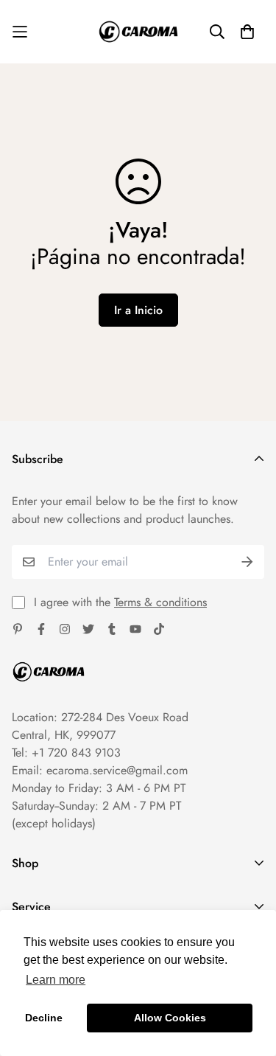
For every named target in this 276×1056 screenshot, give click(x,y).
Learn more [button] (55, 979)
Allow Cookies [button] (170, 1018)
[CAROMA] (138, 31)
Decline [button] (44, 1018)
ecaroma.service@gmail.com (117, 770)
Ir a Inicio (138, 310)
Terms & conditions (160, 602)
